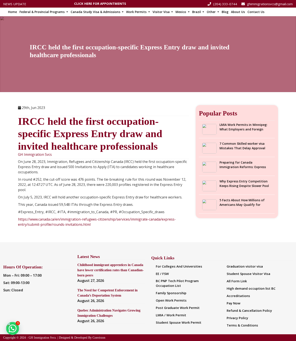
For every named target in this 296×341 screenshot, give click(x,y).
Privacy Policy (237, 318)
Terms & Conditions (242, 325)
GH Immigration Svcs (35, 155)
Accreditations (238, 296)
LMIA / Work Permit (171, 315)
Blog (225, 12)
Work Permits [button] (136, 12)
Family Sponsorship (171, 293)
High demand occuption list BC (251, 288)
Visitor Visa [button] (162, 12)
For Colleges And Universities (179, 266)
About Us (238, 12)
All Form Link (237, 281)
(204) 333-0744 (225, 4)
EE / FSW (162, 273)
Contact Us (255, 12)
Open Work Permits (171, 300)
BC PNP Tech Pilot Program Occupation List (177, 283)
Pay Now (233, 303)
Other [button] (211, 12)
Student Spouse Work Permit (178, 322)
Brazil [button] (197, 12)
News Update (14, 4)
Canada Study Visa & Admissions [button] (96, 12)
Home (12, 12)
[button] (12, 328)
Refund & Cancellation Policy (249, 310)
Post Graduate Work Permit (178, 307)
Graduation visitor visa (245, 266)
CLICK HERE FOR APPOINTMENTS (100, 3)
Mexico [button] (181, 12)
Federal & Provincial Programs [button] (42, 12)
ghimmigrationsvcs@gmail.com (270, 4)
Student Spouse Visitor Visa (248, 273)
